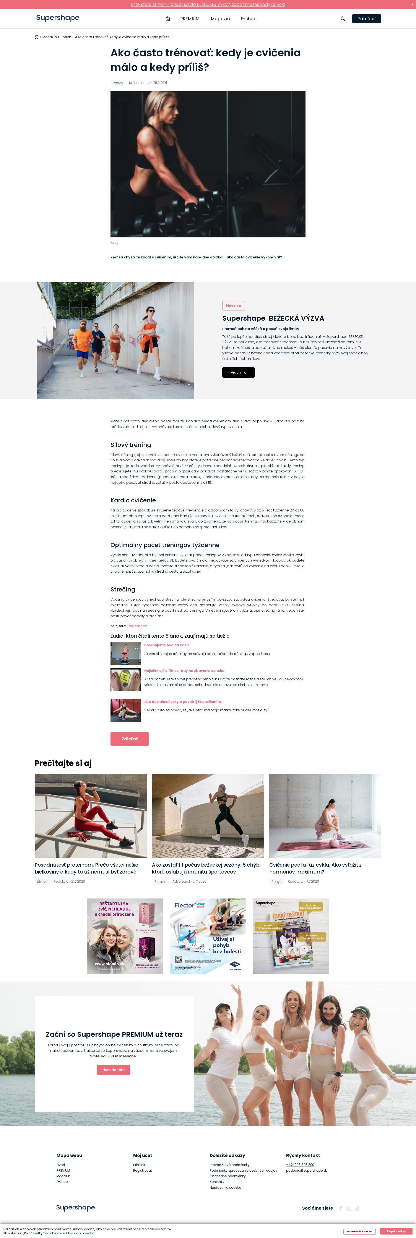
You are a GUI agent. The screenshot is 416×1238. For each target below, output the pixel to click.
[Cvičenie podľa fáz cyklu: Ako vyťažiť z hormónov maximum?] (325, 816)
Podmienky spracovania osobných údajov (243, 1170)
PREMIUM (190, 19)
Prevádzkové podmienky (230, 1165)
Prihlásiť (366, 19)
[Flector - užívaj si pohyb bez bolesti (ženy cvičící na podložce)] (208, 936)
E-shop (249, 19)
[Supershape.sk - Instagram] (348, 1208)
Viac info (238, 372)
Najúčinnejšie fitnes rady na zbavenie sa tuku (184, 670)
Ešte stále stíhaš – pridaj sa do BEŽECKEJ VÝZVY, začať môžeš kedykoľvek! (208, 4)
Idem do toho (114, 1069)
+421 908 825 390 (300, 1165)
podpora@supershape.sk (306, 1170)
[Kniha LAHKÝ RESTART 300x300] (291, 936)
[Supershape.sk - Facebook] (341, 1208)
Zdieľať (130, 739)
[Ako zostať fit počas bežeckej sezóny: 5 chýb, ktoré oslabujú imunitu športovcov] (208, 816)
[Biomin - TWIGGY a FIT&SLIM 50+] (125, 936)
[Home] (168, 18)
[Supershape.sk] (58, 18)
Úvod (61, 1165)
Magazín (220, 19)
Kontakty (217, 1181)
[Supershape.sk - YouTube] (357, 1208)
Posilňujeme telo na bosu (166, 645)
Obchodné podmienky (228, 1176)
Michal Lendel (139, 82)
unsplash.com (137, 626)
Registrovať (142, 1170)
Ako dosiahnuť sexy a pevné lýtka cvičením (182, 701)
